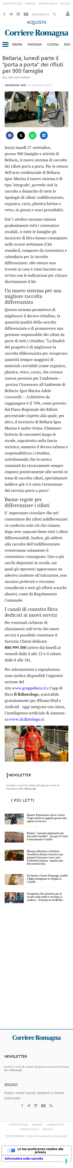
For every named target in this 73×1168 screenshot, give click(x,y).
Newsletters (40, 14)
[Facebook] (4, 14)
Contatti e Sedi (18, 1124)
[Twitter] (11, 14)
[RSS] (51, 1106)
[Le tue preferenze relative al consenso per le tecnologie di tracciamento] (66, 1161)
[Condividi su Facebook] (9, 135)
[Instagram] (18, 14)
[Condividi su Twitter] (21, 135)
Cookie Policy (55, 1124)
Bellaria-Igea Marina (16, 77)
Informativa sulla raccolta (24, 1158)
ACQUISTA (37, 22)
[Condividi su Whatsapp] (32, 135)
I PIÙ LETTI (22, 800)
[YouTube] (26, 14)
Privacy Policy (29, 1129)
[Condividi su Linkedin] (43, 135)
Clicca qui (30, 788)
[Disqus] (36, 970)
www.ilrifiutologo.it (27, 719)
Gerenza (37, 1124)
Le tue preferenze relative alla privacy (40, 1150)
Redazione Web (15, 85)
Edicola (48, 1129)
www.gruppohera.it (29, 688)
